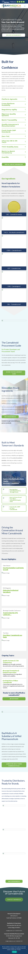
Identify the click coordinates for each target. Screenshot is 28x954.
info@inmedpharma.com (10, 941)
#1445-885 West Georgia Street (14, 936)
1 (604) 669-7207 (19, 941)
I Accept (14, 951)
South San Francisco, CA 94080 (14, 918)
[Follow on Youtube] (24, 2)
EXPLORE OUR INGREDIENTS (13, 35)
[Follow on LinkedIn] (22, 2)
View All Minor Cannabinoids (14, 164)
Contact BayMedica (14, 899)
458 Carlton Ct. (14, 915)
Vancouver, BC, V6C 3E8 (14, 938)
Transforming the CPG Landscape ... (10, 613)
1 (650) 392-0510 (18, 930)
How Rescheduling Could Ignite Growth (13, 568)
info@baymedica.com (10, 930)
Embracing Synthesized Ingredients (10, 591)
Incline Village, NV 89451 (14, 927)
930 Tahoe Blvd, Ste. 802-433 (14, 925)
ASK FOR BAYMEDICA (10, 416)
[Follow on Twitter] (20, 2)
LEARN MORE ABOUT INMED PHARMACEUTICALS (14, 764)
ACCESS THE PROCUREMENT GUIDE (14, 373)
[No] (26, 949)
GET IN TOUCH (14, 698)
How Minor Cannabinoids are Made (12, 636)
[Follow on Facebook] (17, 2)
